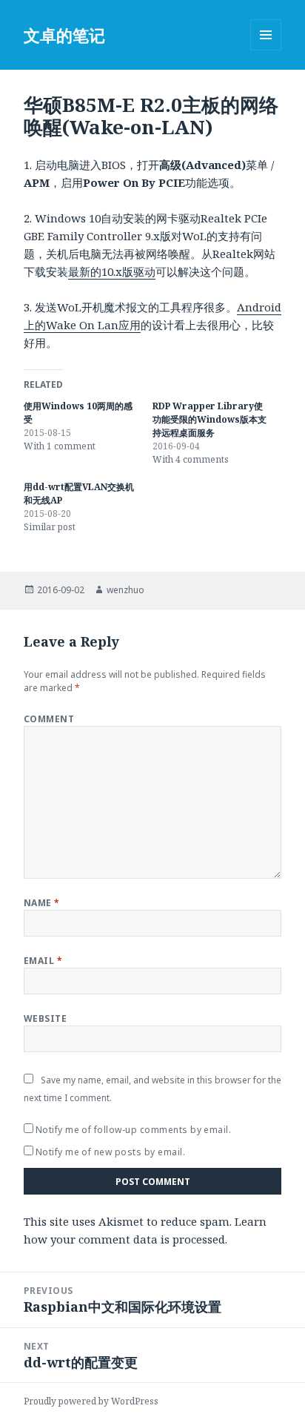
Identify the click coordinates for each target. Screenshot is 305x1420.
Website (45, 1018)
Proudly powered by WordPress (91, 1401)
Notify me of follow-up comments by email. (134, 1129)
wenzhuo (125, 590)
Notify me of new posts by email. (110, 1152)
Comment (49, 719)
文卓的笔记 (64, 35)
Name (42, 902)
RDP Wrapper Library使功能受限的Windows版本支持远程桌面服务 (209, 419)
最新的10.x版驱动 (111, 271)
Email (43, 960)
